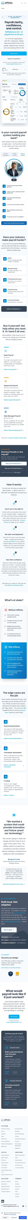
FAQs (16, 1191)
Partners (17, 1184)
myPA (2, 1136)
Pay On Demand (18, 1128)
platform (15, 663)
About (16, 1181)
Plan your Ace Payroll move (13, 468)
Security (17, 1189)
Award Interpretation (19, 1133)
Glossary (17, 1194)
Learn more (13, 1214)
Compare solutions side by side (17, 438)
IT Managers (4, 1165)
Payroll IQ (3, 1133)
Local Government (19, 1167)
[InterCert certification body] (17, 974)
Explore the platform (14, 58)
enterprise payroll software (13, 921)
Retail (16, 1157)
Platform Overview (5, 1128)
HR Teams (3, 1160)
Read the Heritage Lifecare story (13, 884)
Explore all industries (13, 309)
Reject (5, 1217)
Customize (14, 1217)
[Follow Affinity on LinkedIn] (2, 1201)
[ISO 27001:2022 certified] (10, 974)
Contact (17, 1196)
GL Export (17, 1141)
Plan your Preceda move (13, 463)
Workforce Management (6, 1143)
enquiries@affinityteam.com (14, 64)
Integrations (17, 1148)
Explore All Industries (20, 1155)
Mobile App (4, 1146)
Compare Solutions (5, 1191)
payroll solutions (19, 913)
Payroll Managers (6, 154)
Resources (17, 1186)
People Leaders (14, 154)
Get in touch (14, 53)
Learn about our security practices (11, 967)
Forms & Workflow (5, 1141)
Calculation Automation (20, 1138)
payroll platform (10, 541)
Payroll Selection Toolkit (6, 1174)
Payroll (2, 1131)
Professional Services (20, 1162)
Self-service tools (12, 671)
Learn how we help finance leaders (14, 223)
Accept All (23, 1217)
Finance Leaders (23, 154)
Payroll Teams (4, 1157)
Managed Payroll (5, 1189)
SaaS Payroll (4, 1184)
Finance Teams (4, 1162)
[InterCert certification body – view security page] (26, 1206)
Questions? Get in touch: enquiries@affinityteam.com (11, 1205)
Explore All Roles (5, 1155)
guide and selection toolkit (15, 585)
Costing (17, 1136)
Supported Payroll (5, 1186)
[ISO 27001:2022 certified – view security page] (23, 1206)
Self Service (4, 1138)
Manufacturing (18, 1160)
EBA (25, 708)
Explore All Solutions (6, 1181)
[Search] (22, 3)
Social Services (18, 1165)
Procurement (4, 1167)
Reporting (17, 1131)
